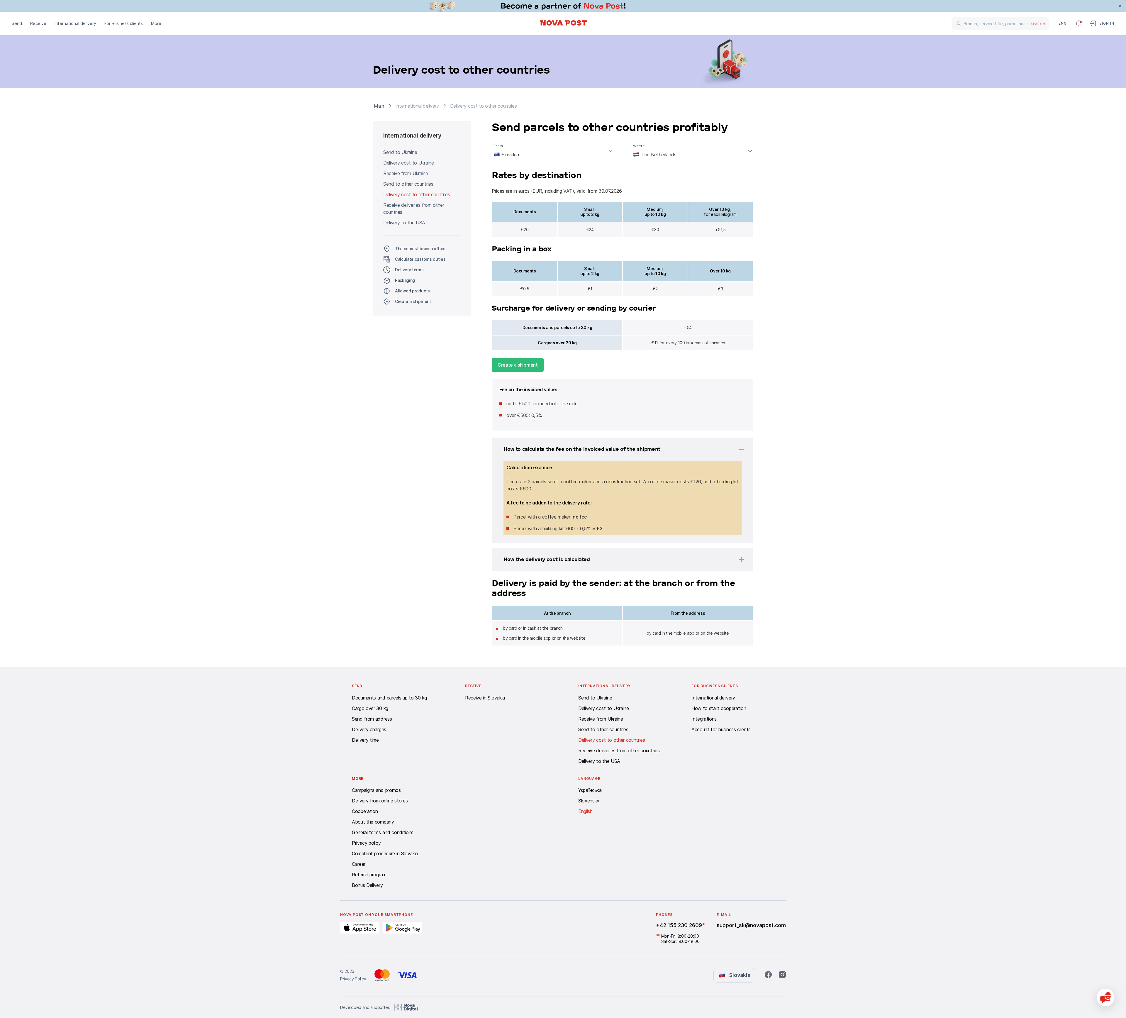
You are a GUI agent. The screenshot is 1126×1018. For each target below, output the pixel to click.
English (585, 811)
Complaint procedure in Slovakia (385, 853)
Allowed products (412, 290)
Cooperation (365, 811)
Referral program (369, 875)
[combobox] (553, 151)
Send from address (372, 719)
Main (379, 106)
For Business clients (123, 23)
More (156, 23)
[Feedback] (1105, 997)
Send (17, 23)
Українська (590, 790)
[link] (563, 6)
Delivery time (365, 740)
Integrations (704, 719)
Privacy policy (366, 843)
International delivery (75, 23)
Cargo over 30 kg (370, 708)
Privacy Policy (353, 978)
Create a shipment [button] (413, 301)
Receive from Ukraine (405, 173)
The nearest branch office (420, 248)
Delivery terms (409, 269)
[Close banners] (1120, 6)
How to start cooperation (718, 708)
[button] (615, 449)
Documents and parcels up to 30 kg (389, 698)
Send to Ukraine (400, 152)
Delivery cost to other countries (416, 194)
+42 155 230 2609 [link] (679, 925)
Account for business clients (721, 729)
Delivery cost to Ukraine (408, 163)
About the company (373, 822)
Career (358, 864)
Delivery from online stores (380, 801)
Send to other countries (408, 184)
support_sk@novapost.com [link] (751, 925)
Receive (38, 23)
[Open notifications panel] (1079, 23)
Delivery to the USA (404, 223)
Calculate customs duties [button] (420, 259)
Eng (1062, 23)
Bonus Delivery (367, 885)
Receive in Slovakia (485, 698)
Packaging (405, 280)
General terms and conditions (382, 832)
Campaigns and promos (376, 790)
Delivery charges (369, 729)
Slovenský (588, 801)
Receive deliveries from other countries (413, 208)
